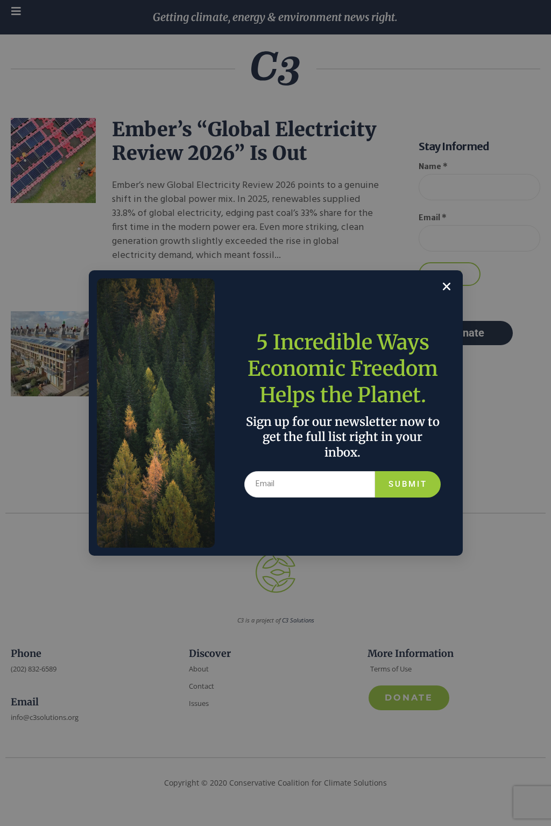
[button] (446, 286)
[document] (275, 413)
